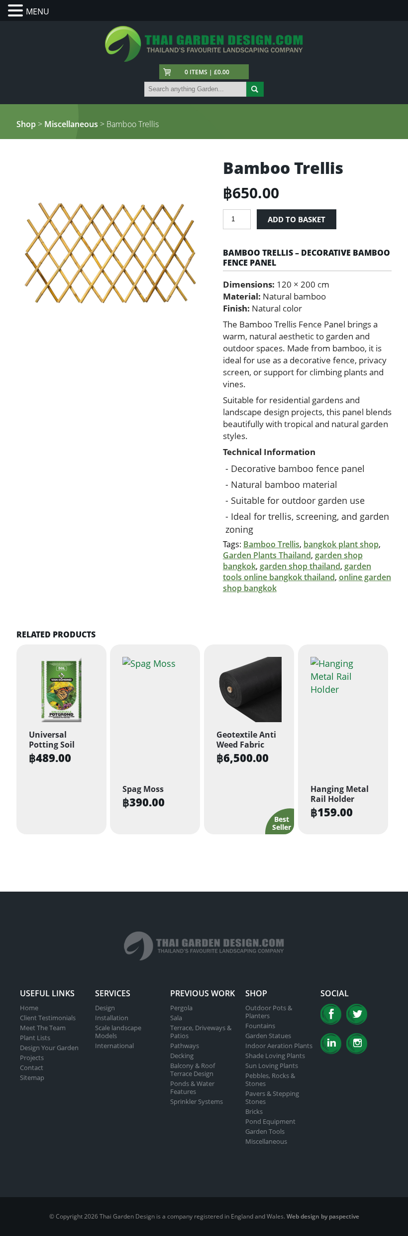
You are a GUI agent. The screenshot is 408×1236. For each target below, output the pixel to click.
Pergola (181, 1007)
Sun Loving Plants (271, 1065)
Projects (32, 1057)
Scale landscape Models (118, 1031)
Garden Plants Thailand (267, 555)
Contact (31, 1067)
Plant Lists (35, 1037)
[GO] (255, 89)
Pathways (184, 1045)
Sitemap (32, 1077)
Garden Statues (268, 1035)
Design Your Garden (49, 1047)
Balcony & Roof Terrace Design (192, 1069)
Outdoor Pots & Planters (268, 1011)
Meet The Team (43, 1027)
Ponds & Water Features (192, 1087)
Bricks (254, 1111)
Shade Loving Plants (275, 1055)
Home (29, 1007)
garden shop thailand (300, 566)
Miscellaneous (71, 124)
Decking (182, 1055)
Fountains (260, 1025)
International (114, 1045)
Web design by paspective (323, 1216)
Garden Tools (265, 1131)
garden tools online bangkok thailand (297, 572)
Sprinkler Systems (196, 1101)
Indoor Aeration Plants (278, 1045)
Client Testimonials (48, 1017)
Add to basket (296, 219)
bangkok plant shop (341, 544)
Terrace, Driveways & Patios (200, 1031)
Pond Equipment (270, 1121)
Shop (26, 124)
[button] (17, 10)
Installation (111, 1017)
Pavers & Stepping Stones (272, 1097)
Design (105, 1007)
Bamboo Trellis (271, 544)
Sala (176, 1017)
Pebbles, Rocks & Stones (270, 1079)
